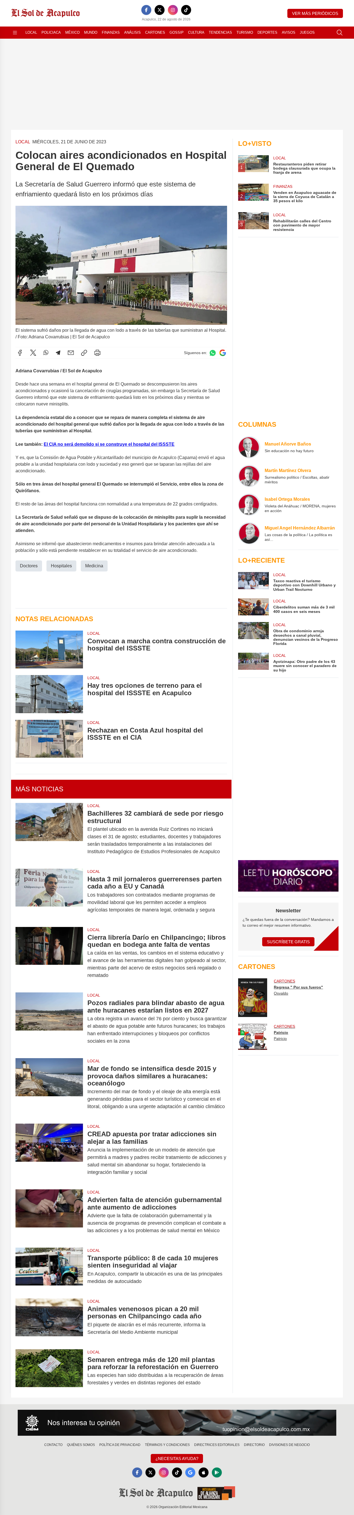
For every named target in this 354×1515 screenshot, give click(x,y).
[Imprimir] (97, 352)
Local (31, 32)
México (72, 32)
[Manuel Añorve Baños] (249, 447)
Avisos (288, 32)
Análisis (132, 32)
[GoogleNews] (190, 1472)
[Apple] (204, 1472)
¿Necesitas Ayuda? (176, 1458)
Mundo (90, 32)
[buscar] (339, 32)
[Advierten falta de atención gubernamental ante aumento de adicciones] (49, 1215)
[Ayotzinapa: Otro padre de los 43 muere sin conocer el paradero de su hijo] (253, 662)
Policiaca (51, 32)
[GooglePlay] (217, 1472)
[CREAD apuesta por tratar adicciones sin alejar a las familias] (49, 1153)
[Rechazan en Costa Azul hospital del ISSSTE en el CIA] (49, 739)
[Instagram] (173, 10)
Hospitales (61, 565)
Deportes (267, 32)
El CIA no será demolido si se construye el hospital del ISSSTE (109, 444)
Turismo (244, 32)
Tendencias (220, 32)
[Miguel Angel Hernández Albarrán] (249, 533)
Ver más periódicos (315, 13)
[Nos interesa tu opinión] (177, 1423)
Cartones (155, 32)
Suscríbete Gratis (288, 941)
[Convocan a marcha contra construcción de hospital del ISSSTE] (49, 649)
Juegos (307, 32)
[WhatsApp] (46, 352)
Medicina (94, 565)
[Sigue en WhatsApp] (212, 352)
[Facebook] (146, 10)
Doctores (29, 565)
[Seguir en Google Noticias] (222, 352)
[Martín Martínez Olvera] (249, 476)
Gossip (177, 32)
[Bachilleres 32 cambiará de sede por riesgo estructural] (49, 832)
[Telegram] (58, 352)
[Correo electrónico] (70, 352)
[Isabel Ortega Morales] (249, 505)
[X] (160, 10)
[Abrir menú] (15, 32)
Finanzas (111, 32)
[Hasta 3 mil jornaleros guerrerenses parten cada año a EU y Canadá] (49, 894)
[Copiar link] (84, 352)
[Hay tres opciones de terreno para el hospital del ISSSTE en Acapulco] (49, 694)
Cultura (196, 32)
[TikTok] (186, 10)
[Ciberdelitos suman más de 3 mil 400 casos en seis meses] (253, 606)
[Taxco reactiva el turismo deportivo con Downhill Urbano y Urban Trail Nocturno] (253, 582)
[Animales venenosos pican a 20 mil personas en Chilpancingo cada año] (49, 1320)
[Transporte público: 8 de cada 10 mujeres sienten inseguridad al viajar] (49, 1270)
